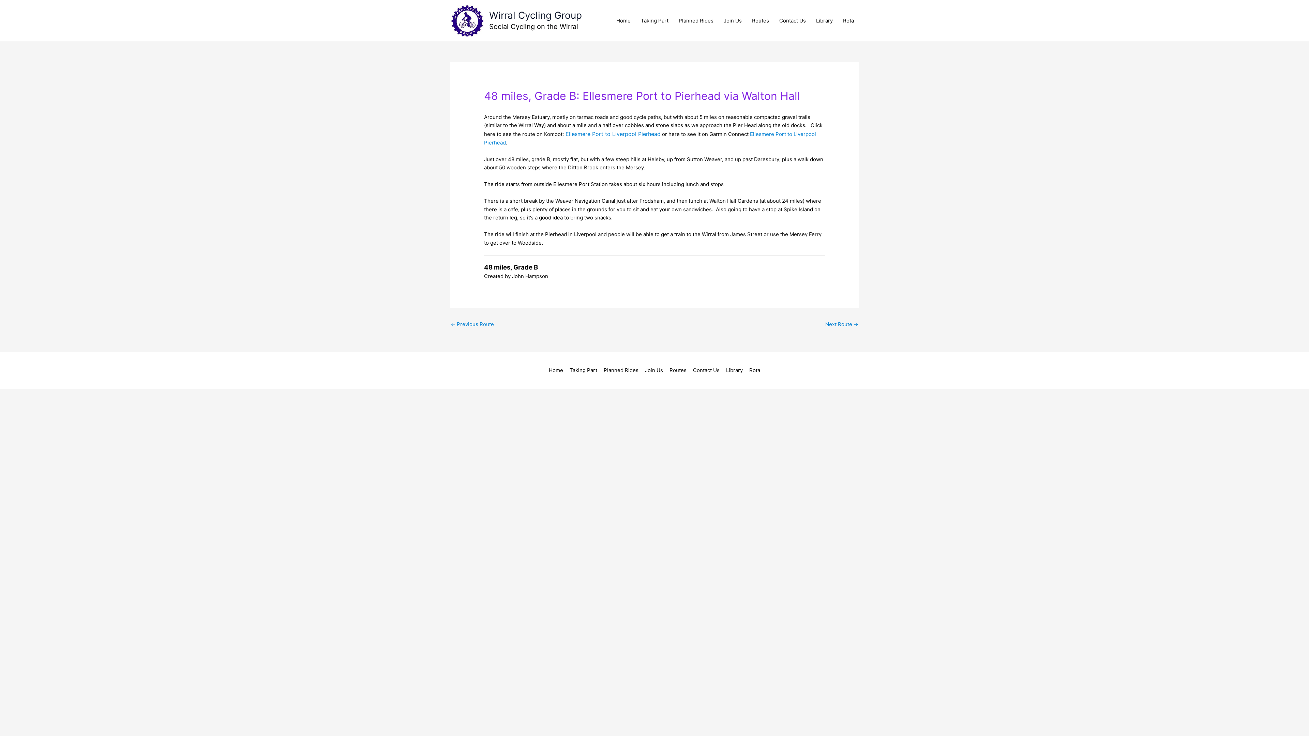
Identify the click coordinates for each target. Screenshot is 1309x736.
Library (824, 20)
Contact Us (792, 20)
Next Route (841, 324)
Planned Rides (696, 20)
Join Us (733, 20)
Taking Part (654, 20)
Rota (848, 20)
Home (623, 20)
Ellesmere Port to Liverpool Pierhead (613, 134)
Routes (760, 20)
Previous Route (472, 324)
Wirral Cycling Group (535, 15)
